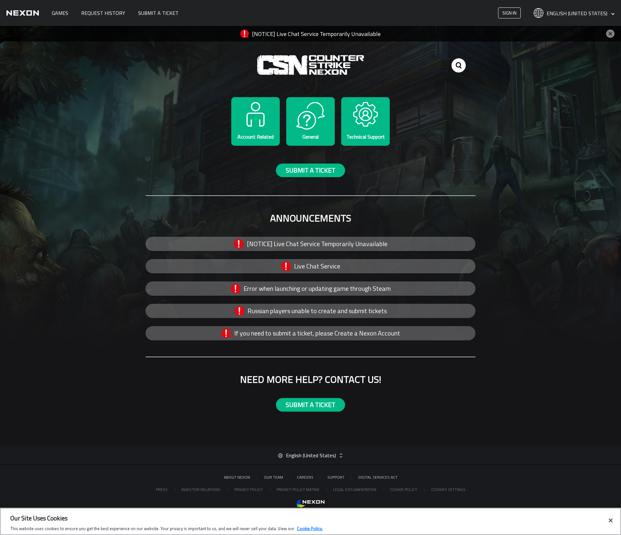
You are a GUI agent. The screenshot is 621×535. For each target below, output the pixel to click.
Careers (305, 477)
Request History (103, 13)
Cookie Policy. (310, 528)
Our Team (273, 477)
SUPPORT (335, 477)
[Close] (611, 520)
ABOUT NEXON (237, 477)
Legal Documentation (355, 489)
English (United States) (578, 14)
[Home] (22, 13)
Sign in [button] (509, 12)
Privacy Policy (249, 489)
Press (162, 489)
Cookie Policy (404, 489)
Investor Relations (201, 489)
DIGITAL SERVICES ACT (378, 477)
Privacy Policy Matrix (298, 489)
